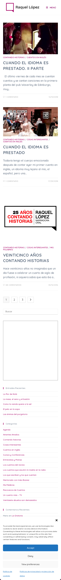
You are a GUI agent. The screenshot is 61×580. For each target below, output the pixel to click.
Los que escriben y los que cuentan (19, 475)
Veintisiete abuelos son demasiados (20, 500)
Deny (30, 556)
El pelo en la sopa (11, 409)
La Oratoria (17, 515)
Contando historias (14, 57)
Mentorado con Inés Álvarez (16, 480)
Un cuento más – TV (12, 495)
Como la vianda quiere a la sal (17, 404)
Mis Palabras (8, 485)
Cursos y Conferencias (13, 455)
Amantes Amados (11, 434)
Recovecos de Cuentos (14, 490)
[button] (56, 520)
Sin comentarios (13, 285)
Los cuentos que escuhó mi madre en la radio (24, 470)
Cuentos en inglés (36, 57)
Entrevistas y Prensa (12, 460)
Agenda (6, 429)
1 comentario (12, 97)
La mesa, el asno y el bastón (16, 399)
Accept (30, 547)
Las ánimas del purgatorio (15, 414)
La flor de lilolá (10, 394)
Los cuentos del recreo (14, 465)
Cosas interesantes (37, 139)
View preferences (30, 564)
